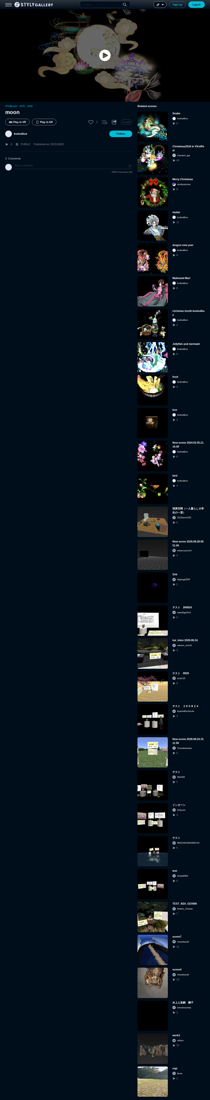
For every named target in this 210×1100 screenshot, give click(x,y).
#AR (30, 106)
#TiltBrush (11, 106)
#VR (22, 106)
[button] (91, 122)
